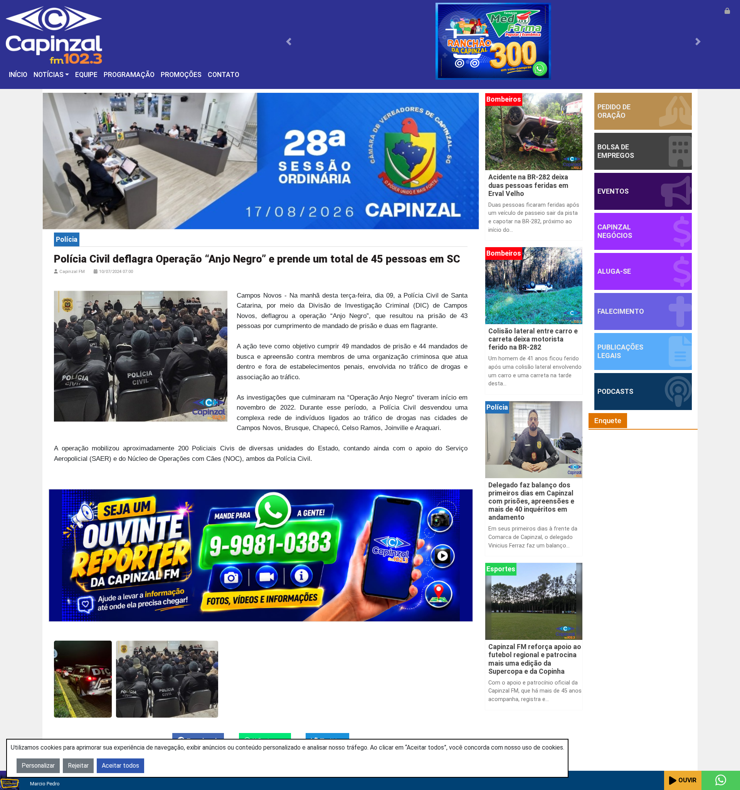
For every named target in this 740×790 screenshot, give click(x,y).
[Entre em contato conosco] (720, 780)
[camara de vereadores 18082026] (260, 160)
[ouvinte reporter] (260, 555)
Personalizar (38, 765)
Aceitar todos (120, 765)
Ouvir (687, 780)
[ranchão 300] (493, 41)
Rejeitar (78, 765)
